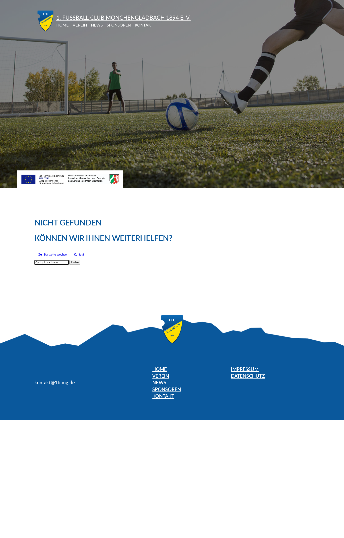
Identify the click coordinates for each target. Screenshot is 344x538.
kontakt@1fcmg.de (54, 383)
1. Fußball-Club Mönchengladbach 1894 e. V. (123, 18)
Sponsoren (119, 25)
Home (62, 25)
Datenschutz (248, 376)
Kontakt (144, 25)
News (97, 25)
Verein (80, 25)
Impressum (245, 369)
